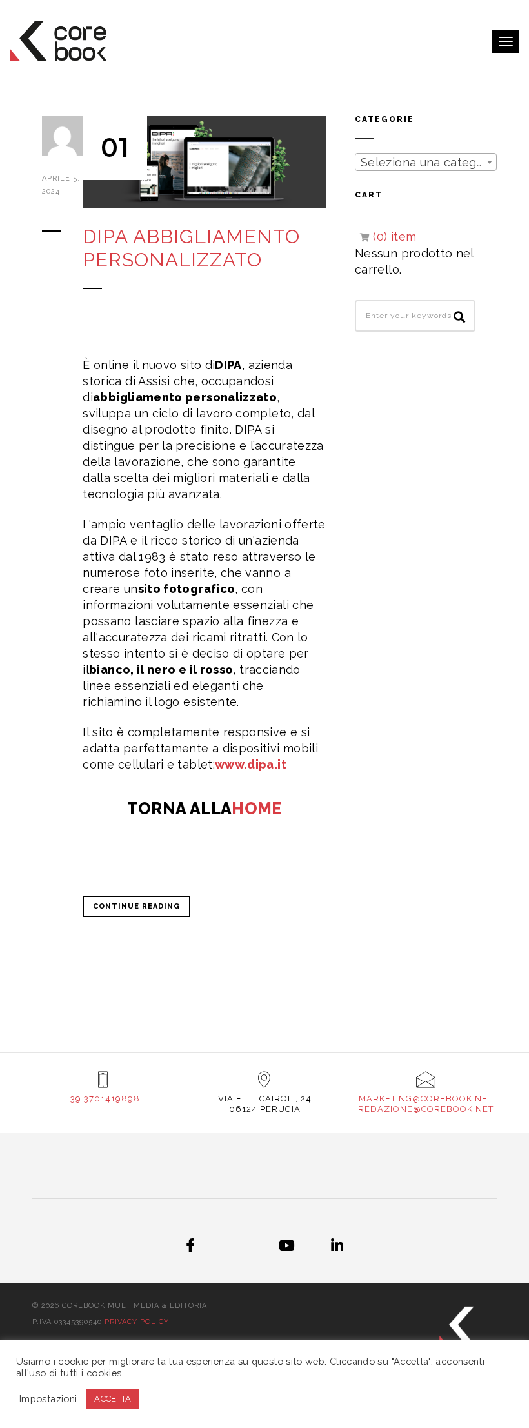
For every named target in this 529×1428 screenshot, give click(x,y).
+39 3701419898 (103, 1098)
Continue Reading (136, 906)
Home (256, 808)
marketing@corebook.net (426, 1098)
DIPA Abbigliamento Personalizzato (191, 248)
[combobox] (426, 162)
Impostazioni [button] (48, 1398)
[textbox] (425, 163)
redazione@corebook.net (426, 1109)
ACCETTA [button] (113, 1398)
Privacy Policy (137, 1322)
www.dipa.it (250, 764)
